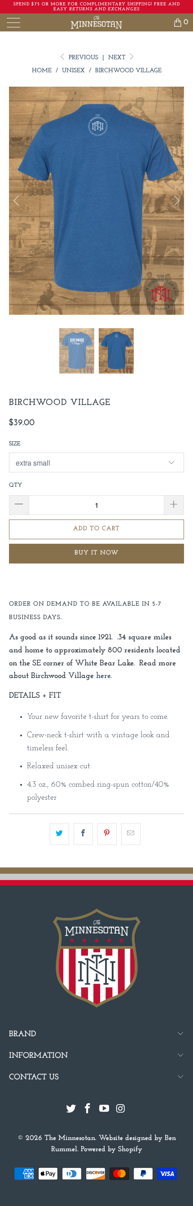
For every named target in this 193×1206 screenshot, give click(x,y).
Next (117, 57)
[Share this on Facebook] (83, 834)
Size (14, 444)
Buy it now (96, 553)
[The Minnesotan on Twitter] (71, 1110)
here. (104, 676)
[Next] (175, 201)
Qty (15, 485)
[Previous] (17, 201)
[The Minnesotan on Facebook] (88, 1110)
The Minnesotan (69, 1138)
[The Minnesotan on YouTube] (104, 1110)
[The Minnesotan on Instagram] (120, 1110)
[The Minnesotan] (96, 22)
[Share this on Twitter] (59, 834)
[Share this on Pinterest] (107, 834)
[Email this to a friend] (130, 834)
